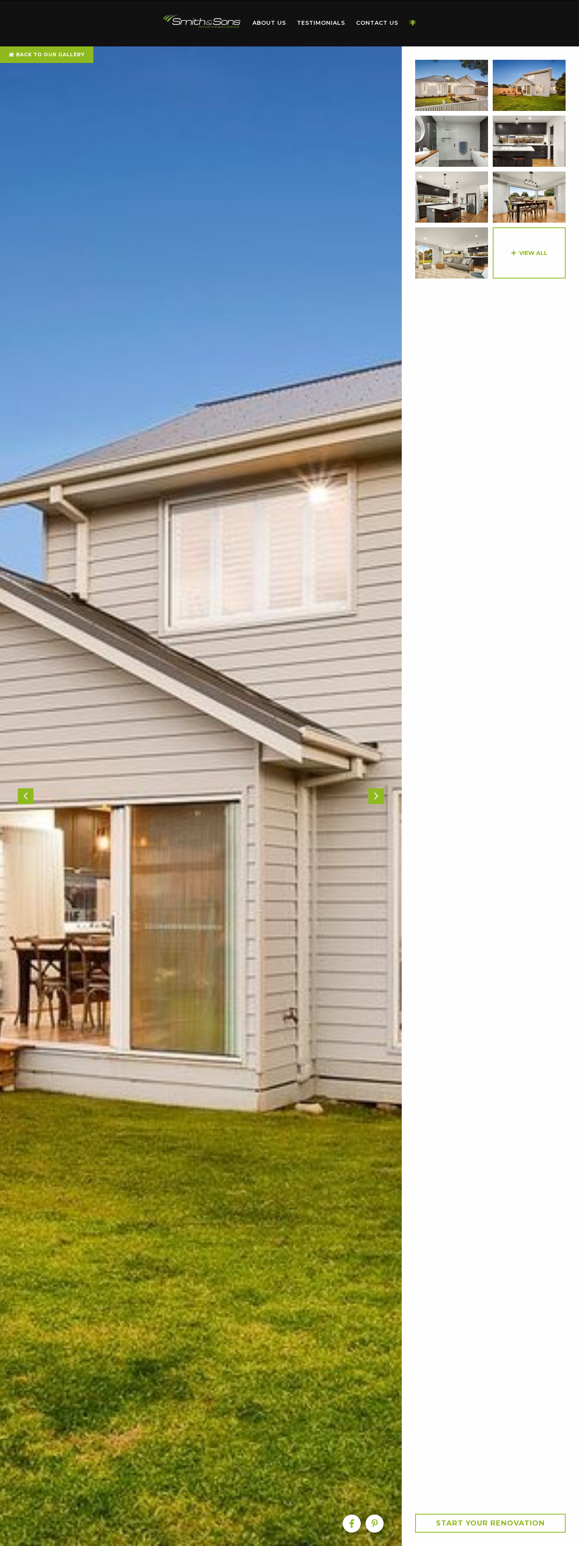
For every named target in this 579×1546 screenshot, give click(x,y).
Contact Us (377, 22)
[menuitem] (202, 23)
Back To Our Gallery (50, 54)
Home (202, 21)
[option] (201, 796)
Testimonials (321, 22)
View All (533, 252)
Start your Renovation (490, 1523)
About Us (269, 22)
